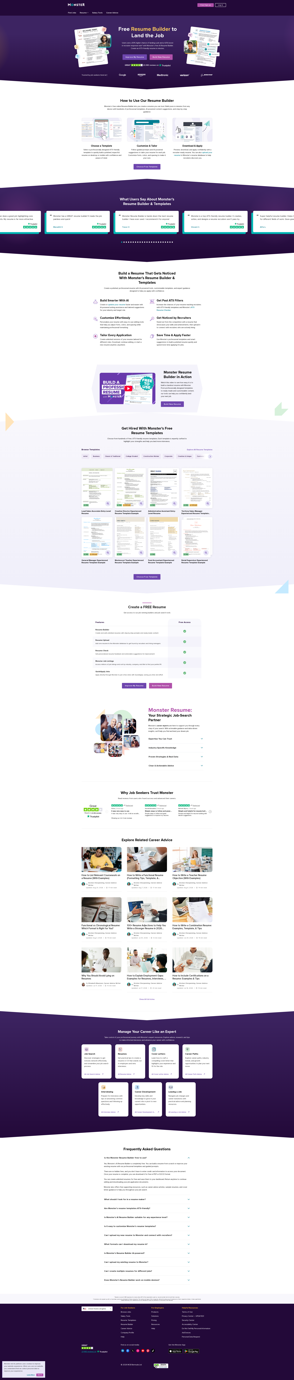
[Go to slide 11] (144, 242)
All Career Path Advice (193, 1074)
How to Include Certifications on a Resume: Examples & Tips (190, 977)
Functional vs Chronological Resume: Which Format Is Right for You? (101, 927)
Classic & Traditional (112, 456)
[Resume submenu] (88, 12)
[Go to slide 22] (170, 242)
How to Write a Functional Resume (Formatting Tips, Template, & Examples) (145, 877)
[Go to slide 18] (160, 242)
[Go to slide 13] (149, 242)
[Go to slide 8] (137, 242)
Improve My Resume (135, 57)
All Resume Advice (124, 1074)
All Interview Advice (108, 1112)
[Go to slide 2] (124, 242)
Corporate (168, 456)
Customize (97, 489)
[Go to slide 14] (151, 242)
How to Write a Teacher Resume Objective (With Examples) (189, 877)
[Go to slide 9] (140, 242)
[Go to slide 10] (142, 242)
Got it (40, 1375)
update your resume (116, 304)
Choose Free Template (147, 167)
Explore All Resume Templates (199, 450)
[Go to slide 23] (172, 242)
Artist (85, 456)
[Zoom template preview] (108, 503)
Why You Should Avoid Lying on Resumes (98, 977)
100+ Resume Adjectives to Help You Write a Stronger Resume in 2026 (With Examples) (146, 927)
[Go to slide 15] (153, 242)
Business (96, 456)
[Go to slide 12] (147, 242)
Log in (220, 5)
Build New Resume (161, 57)
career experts (163, 726)
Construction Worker (151, 456)
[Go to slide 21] (167, 242)
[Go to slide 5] (130, 242)
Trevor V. (126, 227)
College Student (132, 456)
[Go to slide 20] (165, 242)
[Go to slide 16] (156, 242)
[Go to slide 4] (128, 242)
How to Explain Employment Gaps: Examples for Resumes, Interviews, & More (146, 977)
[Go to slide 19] (163, 242)
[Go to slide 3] (126, 242)
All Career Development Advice (146, 1112)
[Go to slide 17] (158, 242)
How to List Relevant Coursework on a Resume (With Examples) (101, 877)
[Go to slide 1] (121, 242)
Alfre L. (263, 227)
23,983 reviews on (89, 1351)
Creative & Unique (184, 456)
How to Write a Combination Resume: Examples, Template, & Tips (192, 927)
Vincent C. (195, 227)
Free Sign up (205, 5)
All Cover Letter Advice (160, 1074)
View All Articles (147, 999)
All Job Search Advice (92, 1074)
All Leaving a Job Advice (177, 1112)
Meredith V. (58, 227)
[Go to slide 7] (135, 242)
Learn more (31, 1375)
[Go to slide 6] (133, 242)
